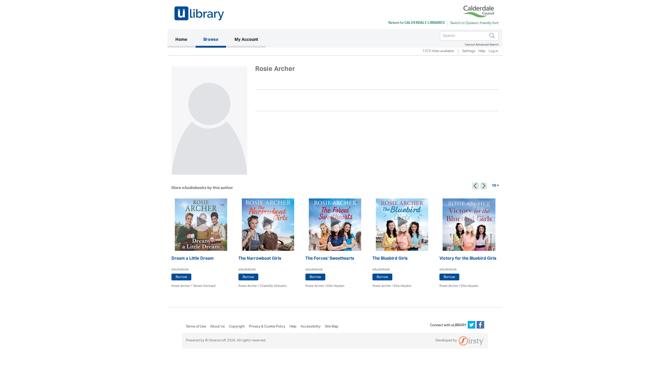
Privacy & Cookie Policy (267, 326)
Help (481, 51)
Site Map (331, 326)
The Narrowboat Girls (259, 259)
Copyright (237, 326)
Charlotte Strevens (273, 286)
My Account (246, 40)
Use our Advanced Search (482, 44)
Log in (493, 51)
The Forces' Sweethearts (329, 259)
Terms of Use (196, 326)
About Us (217, 326)
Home (185, 40)
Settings (468, 51)
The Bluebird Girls (390, 259)
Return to (416, 23)
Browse (210, 40)
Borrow (181, 277)
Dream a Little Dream (192, 259)
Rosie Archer (180, 286)
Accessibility (311, 326)
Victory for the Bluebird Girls (467, 259)
